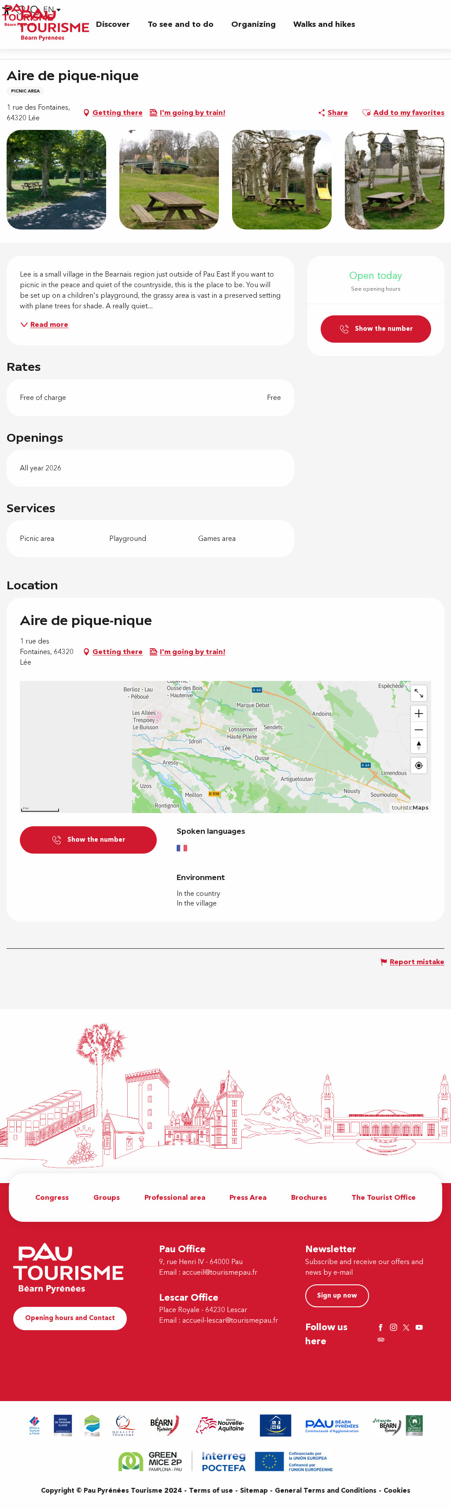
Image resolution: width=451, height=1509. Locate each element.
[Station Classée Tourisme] (92, 1425)
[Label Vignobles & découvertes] (398, 1425)
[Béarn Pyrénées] (164, 1425)
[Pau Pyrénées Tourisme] (53, 24)
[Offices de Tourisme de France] (34, 1425)
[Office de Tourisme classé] (63, 1425)
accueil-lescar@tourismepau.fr (230, 1320)
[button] (113, 24)
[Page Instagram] (394, 1328)
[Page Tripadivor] (382, 1340)
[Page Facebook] (382, 1328)
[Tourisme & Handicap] (276, 1425)
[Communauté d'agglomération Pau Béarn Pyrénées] (331, 1425)
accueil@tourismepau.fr (219, 1272)
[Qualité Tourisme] (124, 1425)
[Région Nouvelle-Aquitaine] (220, 1425)
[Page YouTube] (420, 1328)
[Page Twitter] (407, 1328)
